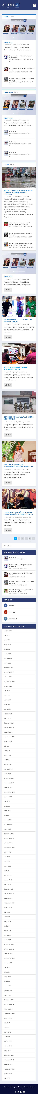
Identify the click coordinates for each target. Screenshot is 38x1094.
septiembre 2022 (9, 847)
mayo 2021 (7, 921)
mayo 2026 (7, 644)
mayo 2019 (7, 1032)
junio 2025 (7, 695)
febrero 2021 (8, 935)
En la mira (8, 43)
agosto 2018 (8, 1073)
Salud (27, 72)
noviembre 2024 (9, 727)
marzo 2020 (7, 986)
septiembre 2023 (9, 792)
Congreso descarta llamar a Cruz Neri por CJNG (21, 79)
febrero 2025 (8, 714)
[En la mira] (19, 29)
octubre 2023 (8, 788)
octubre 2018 (8, 1064)
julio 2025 (7, 691)
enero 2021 (7, 940)
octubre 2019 (8, 1009)
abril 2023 (7, 815)
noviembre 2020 (9, 949)
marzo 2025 (7, 709)
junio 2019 (7, 1027)
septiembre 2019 (9, 1014)
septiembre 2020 (9, 958)
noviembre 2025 (9, 672)
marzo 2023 (7, 820)
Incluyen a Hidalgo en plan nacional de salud (21, 69)
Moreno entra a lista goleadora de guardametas (20, 57)
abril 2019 (7, 1037)
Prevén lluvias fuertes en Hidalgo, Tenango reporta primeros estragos (18, 192)
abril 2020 (7, 981)
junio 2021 (7, 917)
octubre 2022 (8, 843)
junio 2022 (7, 861)
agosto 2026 (8, 631)
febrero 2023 (8, 824)
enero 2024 (7, 774)
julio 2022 (7, 857)
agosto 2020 (8, 963)
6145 (30, 540)
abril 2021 (7, 926)
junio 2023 (7, 806)
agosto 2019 (8, 1018)
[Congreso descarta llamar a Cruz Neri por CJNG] (6, 79)
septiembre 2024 (9, 737)
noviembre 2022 (9, 838)
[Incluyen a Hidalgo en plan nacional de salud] (6, 69)
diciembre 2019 (8, 1000)
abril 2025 (7, 704)
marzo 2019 (7, 1041)
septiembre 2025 (9, 681)
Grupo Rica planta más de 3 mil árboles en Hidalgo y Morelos (19, 224)
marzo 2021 (7, 930)
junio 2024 (7, 751)
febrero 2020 (8, 991)
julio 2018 (7, 1078)
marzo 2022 (7, 875)
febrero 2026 (8, 658)
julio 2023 (7, 801)
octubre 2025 (8, 677)
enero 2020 (7, 995)
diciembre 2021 (8, 889)
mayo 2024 (7, 755)
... (26, 539)
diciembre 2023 (8, 778)
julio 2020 (7, 967)
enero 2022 (7, 884)
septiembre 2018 (9, 1069)
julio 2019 (7, 1023)
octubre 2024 (8, 732)
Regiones (25, 517)
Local (24, 196)
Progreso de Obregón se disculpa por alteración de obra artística (18, 513)
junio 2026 (7, 640)
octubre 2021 (8, 898)
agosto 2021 (8, 907)
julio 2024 (7, 746)
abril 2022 (7, 870)
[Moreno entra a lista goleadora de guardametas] (6, 57)
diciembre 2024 (8, 723)
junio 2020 (7, 972)
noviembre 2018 (9, 1060)
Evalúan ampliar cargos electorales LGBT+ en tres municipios (20, 244)
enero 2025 (7, 718)
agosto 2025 (8, 686)
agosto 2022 (8, 852)
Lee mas (8, 290)
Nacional (23, 469)
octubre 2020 (8, 954)
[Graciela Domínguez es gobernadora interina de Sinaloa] (19, 451)
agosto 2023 (8, 797)
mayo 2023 (7, 811)
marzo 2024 (7, 764)
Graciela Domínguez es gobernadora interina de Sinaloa (18, 466)
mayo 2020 (7, 977)
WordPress (19, 1089)
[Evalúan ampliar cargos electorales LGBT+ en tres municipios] (6, 244)
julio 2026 (7, 635)
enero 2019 (7, 1050)
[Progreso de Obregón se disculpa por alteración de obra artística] (19, 499)
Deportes (28, 59)
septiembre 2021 (9, 903)
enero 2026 (7, 663)
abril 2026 (7, 649)
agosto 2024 (8, 741)
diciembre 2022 (8, 834)
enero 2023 (7, 829)
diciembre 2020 (8, 944)
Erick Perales (15, 82)
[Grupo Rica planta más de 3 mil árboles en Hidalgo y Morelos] (6, 224)
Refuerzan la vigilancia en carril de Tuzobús (20, 234)
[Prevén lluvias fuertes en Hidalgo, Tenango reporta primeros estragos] (19, 177)
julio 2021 (7, 912)
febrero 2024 (8, 769)
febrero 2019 (8, 1046)
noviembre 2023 (9, 783)
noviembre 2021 (9, 894)
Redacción (8, 44)
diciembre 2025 (8, 667)
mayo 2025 (7, 700)
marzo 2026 (7, 654)
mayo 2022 (7, 866)
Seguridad (30, 82)
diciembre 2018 (8, 1055)
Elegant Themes (17, 1087)
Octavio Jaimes (10, 196)
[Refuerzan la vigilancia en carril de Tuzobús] (6, 234)
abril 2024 (7, 760)
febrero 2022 (8, 880)
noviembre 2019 (9, 1004)
